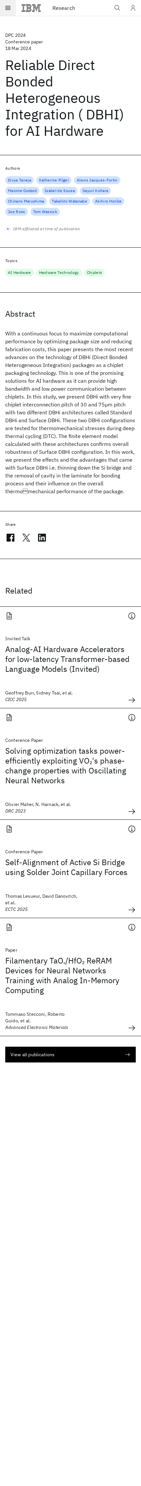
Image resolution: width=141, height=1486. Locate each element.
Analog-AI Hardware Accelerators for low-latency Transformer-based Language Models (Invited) (67, 659)
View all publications (32, 1055)
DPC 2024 (15, 35)
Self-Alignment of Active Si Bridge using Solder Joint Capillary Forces (66, 867)
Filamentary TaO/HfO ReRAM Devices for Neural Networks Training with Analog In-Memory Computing (62, 975)
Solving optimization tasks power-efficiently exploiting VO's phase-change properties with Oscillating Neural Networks (65, 765)
